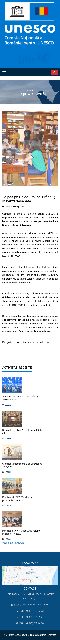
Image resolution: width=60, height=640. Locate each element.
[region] (30, 573)
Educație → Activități (30, 94)
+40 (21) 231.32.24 (31, 617)
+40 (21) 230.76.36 (31, 623)
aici (48, 342)
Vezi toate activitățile (13, 542)
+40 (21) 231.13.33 (31, 610)
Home (29, 90)
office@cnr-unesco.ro (35, 604)
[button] (50, 71)
